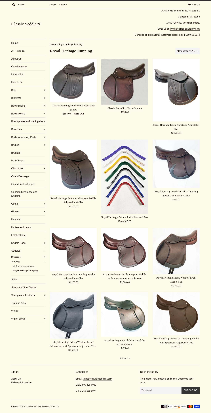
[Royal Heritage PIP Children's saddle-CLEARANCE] (124, 314)
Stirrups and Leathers (28, 295)
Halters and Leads (21, 227)
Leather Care (18, 235)
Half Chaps (17, 160)
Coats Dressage (20, 176)
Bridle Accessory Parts (28, 137)
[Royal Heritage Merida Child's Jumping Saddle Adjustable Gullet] (176, 164)
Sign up (63, 5)
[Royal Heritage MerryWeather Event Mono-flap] (176, 251)
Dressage (28, 257)
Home (14, 43)
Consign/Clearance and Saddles (24, 194)
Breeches (28, 129)
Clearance (28, 168)
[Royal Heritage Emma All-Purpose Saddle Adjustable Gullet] (73, 167)
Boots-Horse (28, 113)
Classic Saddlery (25, 24)
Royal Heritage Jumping (25, 271)
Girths (28, 203)
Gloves (28, 211)
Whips (14, 311)
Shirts (14, 279)
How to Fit (16, 82)
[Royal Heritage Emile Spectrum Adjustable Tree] (176, 90)
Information (17, 74)
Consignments (19, 66)
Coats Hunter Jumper (23, 184)
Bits (28, 90)
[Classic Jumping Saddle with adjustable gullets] (73, 80)
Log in (53, 5)
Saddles (28, 250)
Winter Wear (28, 318)
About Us (16, 58)
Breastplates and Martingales (28, 121)
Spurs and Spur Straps (23, 287)
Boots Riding (28, 105)
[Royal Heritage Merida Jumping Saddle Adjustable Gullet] (73, 249)
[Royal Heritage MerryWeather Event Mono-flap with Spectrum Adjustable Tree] (73, 315)
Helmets (15, 219)
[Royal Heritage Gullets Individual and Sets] (124, 177)
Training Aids (18, 303)
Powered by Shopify (50, 406)
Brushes (15, 153)
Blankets (28, 98)
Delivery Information (21, 382)
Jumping (28, 261)
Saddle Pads (28, 243)
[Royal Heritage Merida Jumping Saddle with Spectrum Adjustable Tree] (124, 249)
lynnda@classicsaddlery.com (185, 28)
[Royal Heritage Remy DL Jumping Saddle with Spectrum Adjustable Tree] (176, 313)
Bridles (28, 145)
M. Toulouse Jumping (23, 266)
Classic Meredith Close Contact (125, 108)
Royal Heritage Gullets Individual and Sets (124, 217)
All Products (18, 51)
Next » (126, 358)
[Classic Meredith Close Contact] (124, 82)
